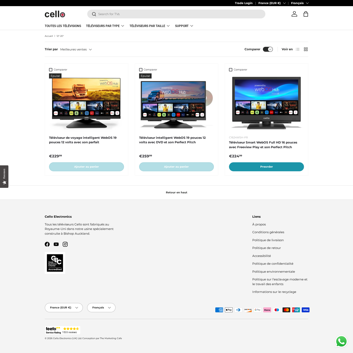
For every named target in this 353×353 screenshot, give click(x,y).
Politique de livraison (268, 240)
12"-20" (60, 36)
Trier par (51, 49)
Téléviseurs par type (103, 26)
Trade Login (244, 3)
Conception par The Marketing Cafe (102, 338)
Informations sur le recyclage (274, 292)
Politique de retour (266, 248)
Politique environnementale (273, 271)
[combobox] (176, 14)
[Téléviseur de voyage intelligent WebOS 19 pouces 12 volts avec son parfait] (86, 102)
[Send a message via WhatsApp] (341, 341)
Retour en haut (176, 192)
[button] (305, 13)
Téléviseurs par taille (147, 26)
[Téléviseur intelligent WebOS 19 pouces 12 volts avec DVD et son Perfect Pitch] (176, 102)
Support (182, 26)
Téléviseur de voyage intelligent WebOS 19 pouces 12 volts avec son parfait (83, 140)
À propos (259, 224)
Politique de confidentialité (272, 264)
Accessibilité (261, 256)
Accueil (49, 36)
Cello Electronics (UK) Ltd (67, 338)
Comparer (252, 49)
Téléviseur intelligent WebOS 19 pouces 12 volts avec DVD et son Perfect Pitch (172, 140)
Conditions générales (268, 232)
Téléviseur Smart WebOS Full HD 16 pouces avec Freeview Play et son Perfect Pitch (263, 144)
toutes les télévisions (63, 26)
